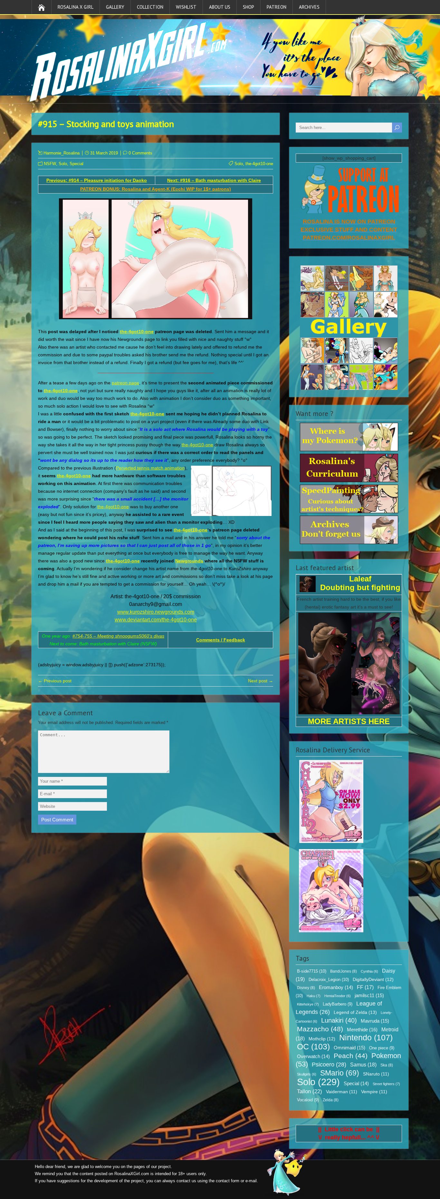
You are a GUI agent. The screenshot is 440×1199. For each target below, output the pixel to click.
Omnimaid (349, 1047)
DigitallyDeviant (373, 979)
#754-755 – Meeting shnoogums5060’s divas (118, 636)
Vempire (374, 1091)
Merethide (362, 1029)
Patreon (276, 7)
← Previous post (55, 680)
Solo (63, 163)
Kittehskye (308, 1004)
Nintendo (366, 1037)
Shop (248, 7)
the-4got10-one (259, 163)
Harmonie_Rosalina (61, 153)
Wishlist (186, 7)
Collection (150, 7)
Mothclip (322, 1038)
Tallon (309, 1091)
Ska (386, 1065)
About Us (219, 7)
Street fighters (386, 1084)
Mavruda (375, 1021)
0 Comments (140, 153)
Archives (309, 7)
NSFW (50, 163)
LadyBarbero (337, 1004)
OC (313, 1046)
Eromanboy (336, 987)
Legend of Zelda (355, 1012)
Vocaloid (308, 1100)
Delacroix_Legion (329, 979)
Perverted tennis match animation (150, 468)
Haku (313, 996)
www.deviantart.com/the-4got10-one (156, 619)
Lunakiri (339, 1020)
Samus (363, 1064)
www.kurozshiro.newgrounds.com (155, 612)
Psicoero (329, 1064)
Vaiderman (341, 1091)
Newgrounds (189, 560)
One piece (381, 1048)
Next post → (260, 680)
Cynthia (369, 971)
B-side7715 (311, 971)
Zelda (331, 1100)
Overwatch (313, 1056)
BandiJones (343, 971)
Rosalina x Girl (75, 7)
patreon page (125, 382)
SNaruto (376, 1074)
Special (76, 163)
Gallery (115, 7)
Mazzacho (320, 1029)
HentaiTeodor (337, 996)
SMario (339, 1073)
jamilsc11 (369, 995)
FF (365, 987)
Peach (351, 1055)
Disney (306, 988)
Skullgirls (306, 1074)
